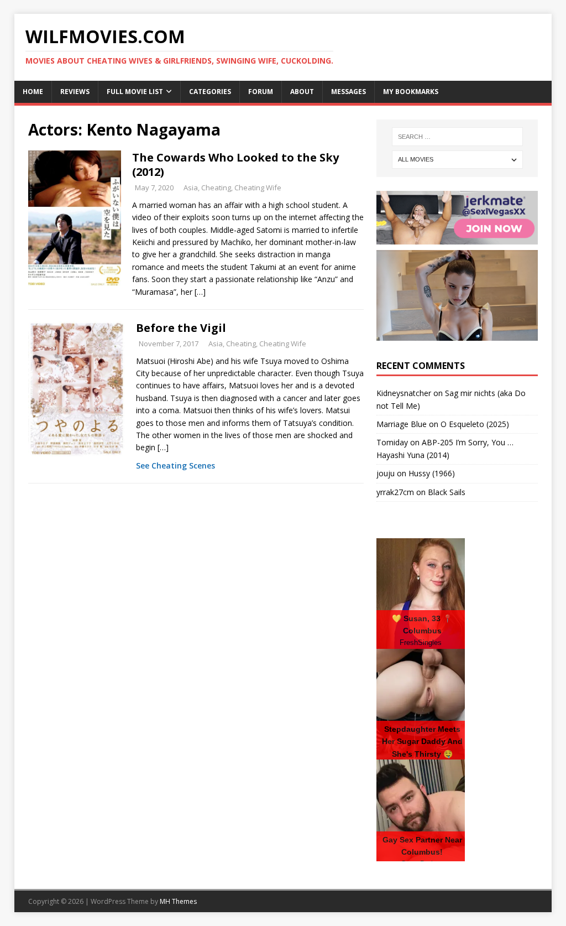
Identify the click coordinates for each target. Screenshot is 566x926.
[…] (200, 292)
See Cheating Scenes (175, 465)
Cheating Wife (257, 188)
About (302, 91)
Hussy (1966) (431, 473)
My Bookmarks (410, 91)
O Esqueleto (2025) (475, 424)
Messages (348, 91)
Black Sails (446, 492)
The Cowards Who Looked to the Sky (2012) (235, 164)
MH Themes (178, 901)
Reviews (75, 91)
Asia (191, 188)
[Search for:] (457, 136)
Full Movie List (135, 91)
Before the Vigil (181, 327)
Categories (210, 91)
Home (33, 91)
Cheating (216, 188)
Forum (260, 91)
